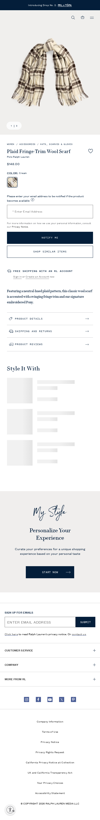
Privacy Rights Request (50, 752)
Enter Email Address (27, 211)
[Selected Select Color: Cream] (12, 182)
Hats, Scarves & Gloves (56, 144)
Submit (85, 622)
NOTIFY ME (50, 237)
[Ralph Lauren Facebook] (38, 699)
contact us (79, 634)
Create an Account (37, 276)
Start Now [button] (50, 572)
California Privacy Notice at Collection (50, 762)
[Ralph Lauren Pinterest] (73, 699)
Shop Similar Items (50, 251)
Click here (11, 634)
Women (10, 144)
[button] (73, 18)
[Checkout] (82, 18)
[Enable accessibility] (10, 809)
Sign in (17, 276)
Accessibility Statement (50, 793)
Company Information (50, 721)
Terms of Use (50, 731)
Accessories (27, 144)
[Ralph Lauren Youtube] (50, 699)
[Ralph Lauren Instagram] (26, 699)
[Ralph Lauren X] (61, 699)
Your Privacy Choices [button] (50, 783)
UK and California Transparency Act (50, 772)
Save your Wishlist (90, 151)
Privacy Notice (20, 227)
